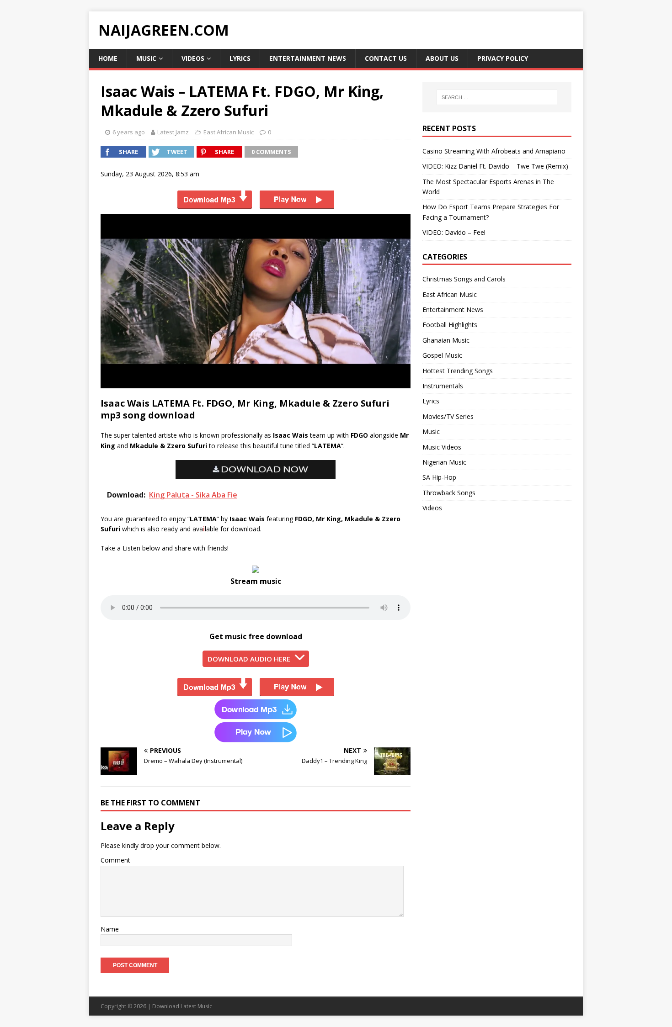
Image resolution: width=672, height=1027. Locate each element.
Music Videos (441, 447)
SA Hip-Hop (439, 477)
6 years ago (128, 132)
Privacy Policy (502, 58)
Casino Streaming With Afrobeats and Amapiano (493, 151)
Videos (192, 58)
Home (107, 58)
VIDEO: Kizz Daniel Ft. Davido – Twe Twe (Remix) (495, 166)
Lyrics (240, 58)
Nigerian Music (444, 462)
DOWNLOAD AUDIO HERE (249, 658)
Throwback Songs (448, 492)
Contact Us (386, 58)
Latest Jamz (173, 132)
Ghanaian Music (445, 340)
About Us (442, 58)
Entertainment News (307, 58)
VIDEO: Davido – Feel (453, 232)
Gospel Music (442, 355)
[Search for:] (497, 97)
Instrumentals (442, 385)
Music (146, 58)
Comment (115, 860)
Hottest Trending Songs (457, 370)
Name (110, 929)
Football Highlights (449, 324)
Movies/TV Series (448, 416)
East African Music (228, 132)
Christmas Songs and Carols (464, 279)
